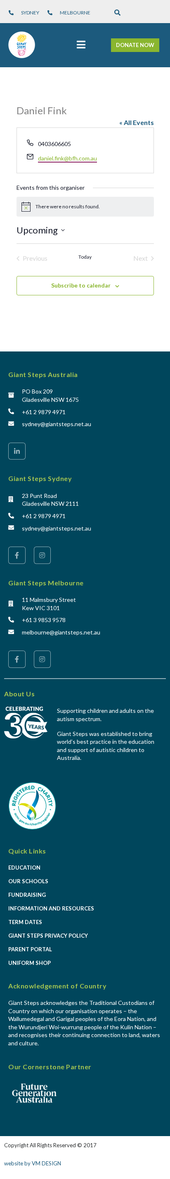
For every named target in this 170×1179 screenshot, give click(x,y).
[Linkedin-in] (17, 451)
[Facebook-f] (17, 555)
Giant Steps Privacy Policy (48, 935)
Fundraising (27, 894)
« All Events (136, 122)
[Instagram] (42, 555)
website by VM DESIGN (32, 1163)
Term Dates (25, 922)
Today (85, 257)
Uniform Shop (29, 963)
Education (24, 867)
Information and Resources (51, 908)
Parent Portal (30, 949)
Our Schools (28, 881)
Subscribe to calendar (81, 285)
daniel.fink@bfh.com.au (67, 158)
